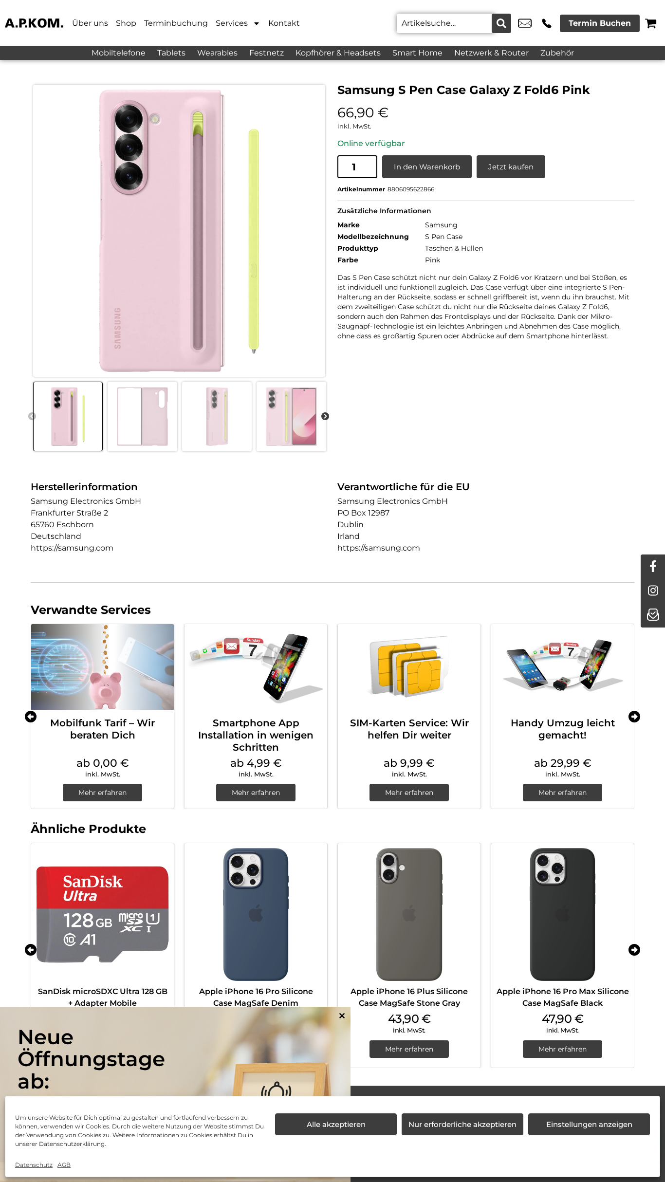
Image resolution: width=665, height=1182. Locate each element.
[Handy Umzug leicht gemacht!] (562, 667)
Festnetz (266, 52)
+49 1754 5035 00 (546, 23)
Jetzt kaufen (511, 166)
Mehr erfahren (102, 792)
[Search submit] (501, 23)
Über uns (90, 23)
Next (325, 417)
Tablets (171, 52)
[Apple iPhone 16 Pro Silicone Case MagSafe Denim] (255, 914)
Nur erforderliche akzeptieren (462, 1124)
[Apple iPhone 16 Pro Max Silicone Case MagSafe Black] (562, 914)
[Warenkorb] (651, 23)
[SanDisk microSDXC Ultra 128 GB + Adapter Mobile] (102, 914)
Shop (126, 23)
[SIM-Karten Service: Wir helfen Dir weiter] (409, 667)
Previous (32, 417)
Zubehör (557, 52)
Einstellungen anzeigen (589, 1124)
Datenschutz (34, 1164)
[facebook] (653, 566)
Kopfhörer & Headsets (338, 52)
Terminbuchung (176, 23)
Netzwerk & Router (491, 52)
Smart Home (417, 52)
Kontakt (284, 23)
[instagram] (653, 591)
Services (232, 23)
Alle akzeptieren (336, 1124)
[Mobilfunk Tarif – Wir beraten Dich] (102, 667)
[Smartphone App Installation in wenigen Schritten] (256, 667)
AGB (64, 1164)
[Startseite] (34, 23)
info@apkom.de (524, 23)
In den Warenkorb (427, 166)
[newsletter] (653, 615)
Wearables (217, 52)
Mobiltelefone (119, 52)
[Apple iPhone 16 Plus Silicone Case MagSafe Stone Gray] (409, 914)
